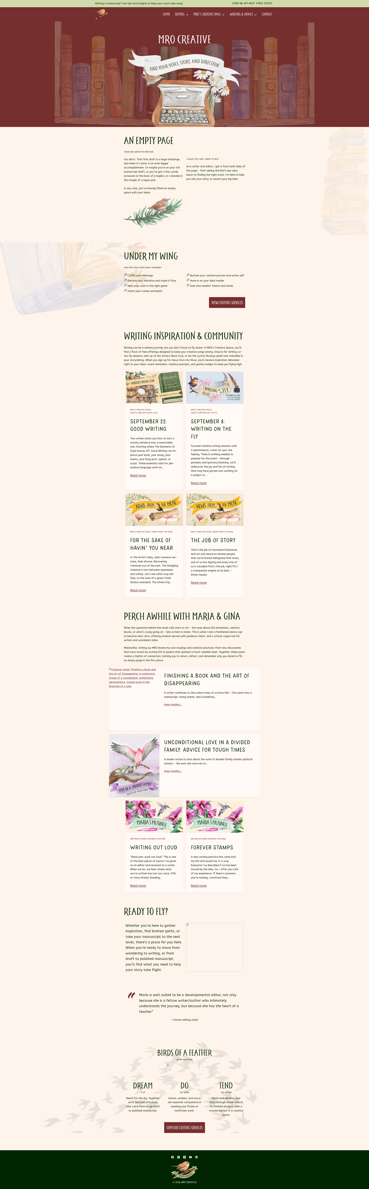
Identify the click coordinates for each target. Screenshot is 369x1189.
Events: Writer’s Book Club (143, 413)
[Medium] (184, 1157)
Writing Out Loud (153, 848)
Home (166, 14)
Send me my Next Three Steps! (252, 3)
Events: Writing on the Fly (204, 413)
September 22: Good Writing (148, 425)
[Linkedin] (196, 1157)
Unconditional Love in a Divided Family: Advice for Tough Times (207, 746)
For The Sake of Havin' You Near (151, 544)
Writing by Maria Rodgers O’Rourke (147, 839)
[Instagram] (178, 1157)
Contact (267, 14)
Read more (138, 475)
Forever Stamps (212, 848)
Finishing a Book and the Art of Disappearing (207, 679)
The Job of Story (213, 540)
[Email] (190, 1157)
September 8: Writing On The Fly (211, 429)
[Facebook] (172, 1157)
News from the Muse (162, 532)
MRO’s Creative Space (140, 410)
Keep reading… (173, 704)
